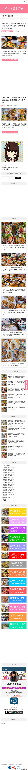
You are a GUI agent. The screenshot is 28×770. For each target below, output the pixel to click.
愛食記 (4, 499)
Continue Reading (12, 59)
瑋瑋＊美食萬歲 (14, 8)
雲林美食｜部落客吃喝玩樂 (8, 479)
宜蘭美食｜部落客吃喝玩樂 (8, 487)
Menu (4, 2)
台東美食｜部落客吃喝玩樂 (8, 490)
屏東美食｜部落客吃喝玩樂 (8, 485)
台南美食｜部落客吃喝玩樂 (8, 482)
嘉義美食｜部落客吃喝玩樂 (8, 480)
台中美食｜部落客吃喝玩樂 (8, 474)
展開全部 (3, 465)
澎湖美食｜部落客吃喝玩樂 (8, 494)
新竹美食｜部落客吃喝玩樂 (8, 472)
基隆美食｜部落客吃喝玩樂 (8, 492)
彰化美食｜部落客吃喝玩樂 (8, 475)
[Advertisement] (14, 81)
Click (26, 385)
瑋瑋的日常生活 (6, 497)
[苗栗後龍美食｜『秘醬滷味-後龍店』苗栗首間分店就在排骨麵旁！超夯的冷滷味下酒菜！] (14, 114)
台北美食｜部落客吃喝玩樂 (8, 470)
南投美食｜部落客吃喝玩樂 (8, 477)
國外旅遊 (5, 495)
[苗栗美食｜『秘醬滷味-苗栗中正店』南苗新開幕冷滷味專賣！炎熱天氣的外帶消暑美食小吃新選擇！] (14, 42)
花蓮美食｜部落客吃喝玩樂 (8, 489)
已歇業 (3, 105)
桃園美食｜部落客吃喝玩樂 (8, 469)
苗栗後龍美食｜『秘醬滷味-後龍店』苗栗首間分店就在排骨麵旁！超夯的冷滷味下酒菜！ (13, 100)
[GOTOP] (18, 768)
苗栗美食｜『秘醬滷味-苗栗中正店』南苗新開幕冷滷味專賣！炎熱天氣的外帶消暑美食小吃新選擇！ (13, 26)
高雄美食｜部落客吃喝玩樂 (8, 484)
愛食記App (15, 707)
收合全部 (8, 465)
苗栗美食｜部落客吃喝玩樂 (7, 31)
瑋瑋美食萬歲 (17, 31)
